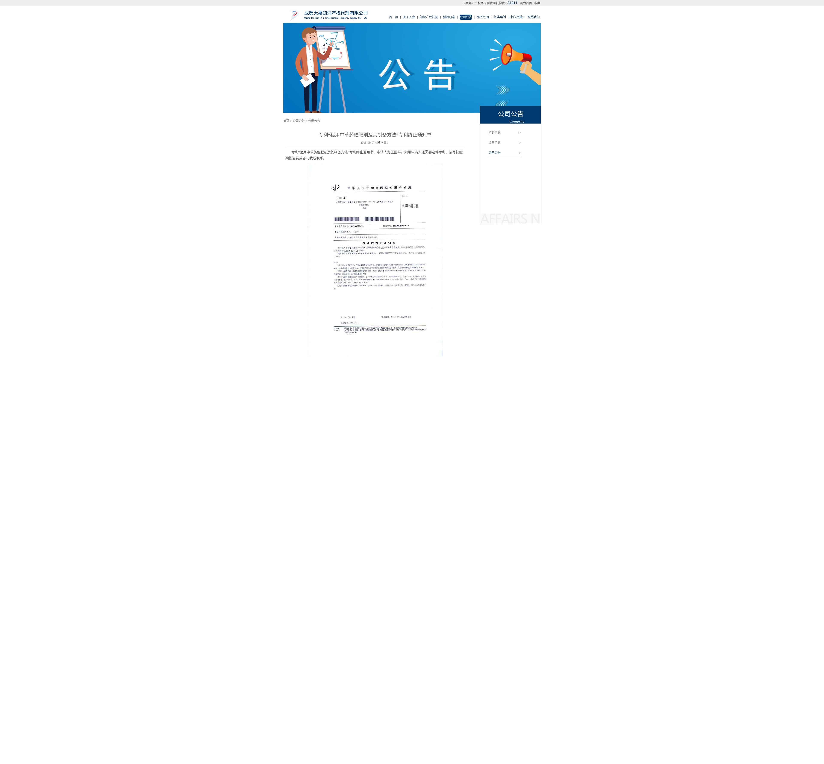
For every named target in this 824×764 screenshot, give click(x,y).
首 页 (393, 17)
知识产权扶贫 (429, 17)
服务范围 (483, 17)
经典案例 (500, 17)
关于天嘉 (409, 17)
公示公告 (314, 120)
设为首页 (526, 3)
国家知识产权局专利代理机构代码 (490, 3)
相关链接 (517, 17)
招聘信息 (505, 132)
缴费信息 (505, 142)
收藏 (537, 3)
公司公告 (466, 17)
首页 (286, 120)
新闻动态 (449, 17)
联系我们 (534, 17)
